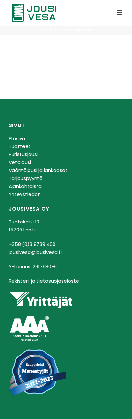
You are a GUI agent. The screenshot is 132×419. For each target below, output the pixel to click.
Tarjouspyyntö (26, 178)
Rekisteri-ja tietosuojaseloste (44, 281)
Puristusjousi (23, 154)
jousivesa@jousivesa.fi (35, 252)
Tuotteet (20, 146)
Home (43, 30)
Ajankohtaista (25, 186)
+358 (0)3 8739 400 (32, 244)
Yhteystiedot (24, 194)
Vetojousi (20, 162)
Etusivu (17, 138)
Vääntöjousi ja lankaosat (38, 170)
